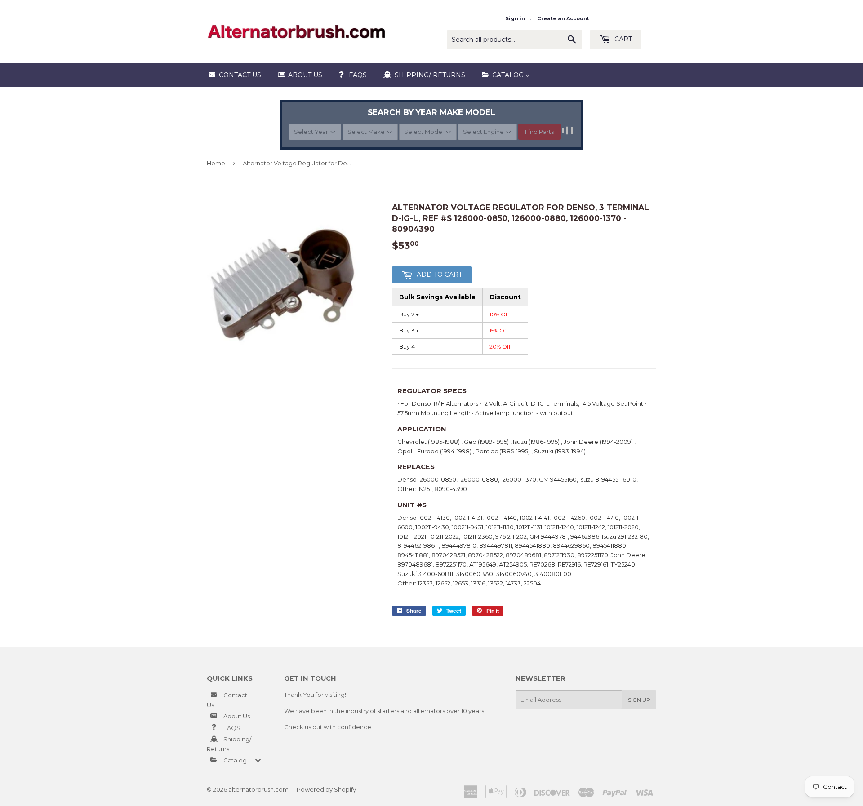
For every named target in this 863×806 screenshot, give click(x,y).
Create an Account (563, 18)
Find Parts (539, 131)
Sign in (515, 18)
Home (216, 163)
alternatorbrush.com (258, 789)
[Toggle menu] (258, 760)
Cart (622, 39)
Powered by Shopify (326, 789)
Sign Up (639, 699)
